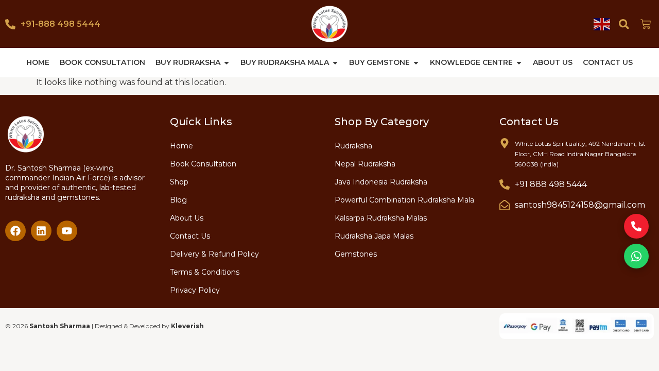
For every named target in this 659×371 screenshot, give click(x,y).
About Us (186, 218)
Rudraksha (353, 145)
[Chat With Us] (636, 256)
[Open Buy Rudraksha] (226, 62)
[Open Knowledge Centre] (519, 62)
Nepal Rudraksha (365, 163)
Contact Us (190, 236)
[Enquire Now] (636, 226)
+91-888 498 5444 (60, 24)
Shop (179, 182)
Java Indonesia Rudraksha (381, 182)
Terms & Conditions (204, 272)
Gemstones (356, 254)
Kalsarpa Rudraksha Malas (381, 218)
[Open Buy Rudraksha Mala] (335, 62)
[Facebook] (15, 231)
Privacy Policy (195, 290)
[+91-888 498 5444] (10, 24)
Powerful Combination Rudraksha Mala (404, 200)
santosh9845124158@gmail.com (580, 205)
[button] (623, 23)
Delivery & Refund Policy (214, 254)
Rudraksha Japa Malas (374, 236)
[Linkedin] (41, 231)
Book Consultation (203, 163)
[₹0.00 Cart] (645, 24)
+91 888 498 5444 (551, 184)
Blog (178, 200)
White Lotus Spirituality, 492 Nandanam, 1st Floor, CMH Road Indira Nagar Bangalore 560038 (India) (580, 154)
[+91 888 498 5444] (504, 184)
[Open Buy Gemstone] (416, 62)
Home (181, 145)
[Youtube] (67, 231)
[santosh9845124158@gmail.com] (504, 205)
